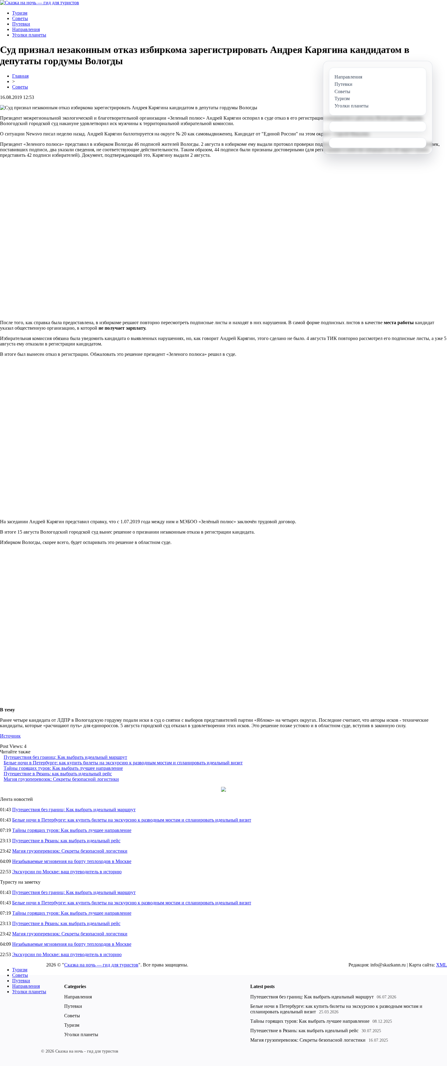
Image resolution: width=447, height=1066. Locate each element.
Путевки (21, 23)
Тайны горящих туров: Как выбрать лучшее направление (63, 768)
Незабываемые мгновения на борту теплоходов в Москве (71, 861)
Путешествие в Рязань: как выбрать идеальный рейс (58, 773)
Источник (10, 735)
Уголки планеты (29, 34)
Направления (26, 29)
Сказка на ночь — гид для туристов (101, 964)
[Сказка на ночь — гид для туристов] (39, 2)
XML (441, 964)
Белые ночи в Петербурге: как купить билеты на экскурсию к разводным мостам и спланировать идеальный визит (123, 762)
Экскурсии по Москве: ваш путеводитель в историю (67, 871)
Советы (20, 18)
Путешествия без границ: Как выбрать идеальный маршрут (65, 757)
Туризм (19, 13)
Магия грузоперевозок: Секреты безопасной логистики (61, 779)
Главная (20, 76)
